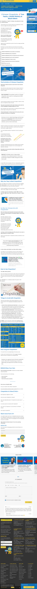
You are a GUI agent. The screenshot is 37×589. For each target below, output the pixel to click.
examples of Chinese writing (9, 106)
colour (2, 136)
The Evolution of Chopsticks (15, 51)
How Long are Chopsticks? (14, 61)
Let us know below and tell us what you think (9, 389)
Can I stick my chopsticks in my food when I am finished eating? (11, 407)
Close (36, 584)
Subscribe (35, 31)
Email (20, 496)
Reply (30, 506)
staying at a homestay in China (14, 301)
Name (6, 496)
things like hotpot (9, 314)
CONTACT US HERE (28, 587)
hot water (4, 44)
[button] (18, 476)
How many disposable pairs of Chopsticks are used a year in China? (11, 400)
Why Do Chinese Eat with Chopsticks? (17, 55)
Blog (2, 3)
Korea (20, 354)
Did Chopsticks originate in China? (7, 394)
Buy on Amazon (4, 376)
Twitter (16, 587)
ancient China (3, 41)
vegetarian (9, 118)
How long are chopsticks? (5, 410)
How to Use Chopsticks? (14, 57)
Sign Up (34, 1)
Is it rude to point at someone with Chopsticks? (9, 403)
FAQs (11, 65)
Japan (16, 354)
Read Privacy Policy (4, 587)
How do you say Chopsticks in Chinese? (8, 397)
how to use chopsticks (14, 240)
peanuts (3, 280)
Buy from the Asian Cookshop (7, 378)
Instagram (18, 587)
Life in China (7, 3)
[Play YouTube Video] (13, 73)
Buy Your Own (7, 63)
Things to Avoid (12, 59)
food (16, 189)
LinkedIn (19, 587)
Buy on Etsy (4, 377)
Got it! (12, 587)
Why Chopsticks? (13, 53)
